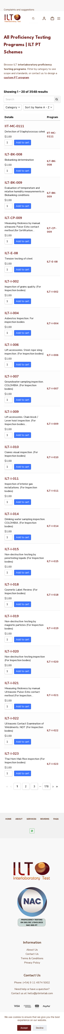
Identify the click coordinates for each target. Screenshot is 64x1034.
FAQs (56, 819)
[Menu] (58, 18)
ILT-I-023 (12, 753)
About (18, 819)
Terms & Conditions (32, 958)
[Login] (44, 18)
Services (31, 819)
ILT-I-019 (12, 616)
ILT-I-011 (12, 478)
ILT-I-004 (12, 313)
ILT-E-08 (11, 253)
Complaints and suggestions (19, 9)
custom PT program (16, 77)
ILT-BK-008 (13, 154)
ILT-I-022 (12, 718)
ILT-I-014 (12, 514)
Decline (39, 1027)
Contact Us (32, 954)
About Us (32, 950)
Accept (24, 1027)
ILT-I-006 (12, 345)
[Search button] (33, 18)
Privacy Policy (32, 962)
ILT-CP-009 (13, 218)
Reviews (44, 819)
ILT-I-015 (12, 549)
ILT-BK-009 (13, 182)
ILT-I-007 (12, 376)
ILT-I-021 (12, 683)
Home (8, 819)
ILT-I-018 (12, 584)
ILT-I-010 (12, 447)
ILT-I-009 (12, 411)
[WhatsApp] (32, 830)
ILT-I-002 (12, 281)
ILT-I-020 (12, 651)
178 (46, 786)
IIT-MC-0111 (14, 126)
